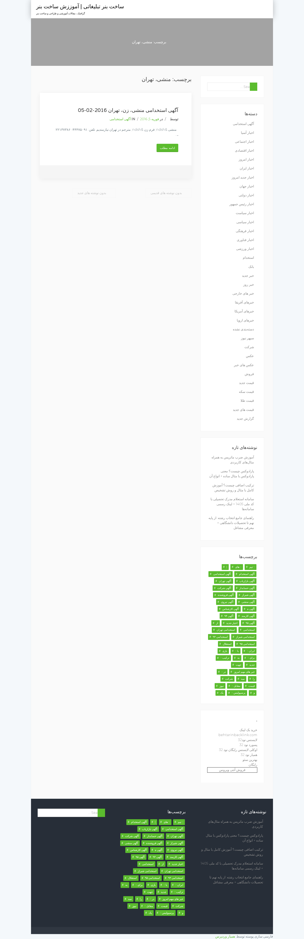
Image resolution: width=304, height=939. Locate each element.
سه (243, 678)
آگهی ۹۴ (228, 616)
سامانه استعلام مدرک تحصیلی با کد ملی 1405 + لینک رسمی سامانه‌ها (232, 504)
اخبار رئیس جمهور (241, 204)
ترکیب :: (224, 657)
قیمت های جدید (243, 410)
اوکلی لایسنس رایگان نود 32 (238, 750)
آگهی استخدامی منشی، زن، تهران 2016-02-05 (128, 110)
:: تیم (252, 566)
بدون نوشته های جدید (91, 193)
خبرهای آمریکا (244, 311)
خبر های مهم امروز (244, 671)
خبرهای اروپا (245, 320)
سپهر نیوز (247, 338)
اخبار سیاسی (245, 222)
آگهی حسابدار (247, 588)
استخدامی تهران (226, 629)
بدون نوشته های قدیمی (166, 193)
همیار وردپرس (225, 936)
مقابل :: (236, 685)
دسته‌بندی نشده (243, 329)
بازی (224, 650)
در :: (223, 671)
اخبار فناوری (245, 240)
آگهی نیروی (227, 601)
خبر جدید (248, 276)
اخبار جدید (232, 623)
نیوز (221, 685)
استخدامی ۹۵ (247, 643)
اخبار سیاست (245, 213)
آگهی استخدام (247, 574)
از (217, 623)
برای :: (251, 657)
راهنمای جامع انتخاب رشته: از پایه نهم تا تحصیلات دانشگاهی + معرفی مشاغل (231, 523)
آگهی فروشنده (226, 594)
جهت (238, 664)
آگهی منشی (248, 601)
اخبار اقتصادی (244, 150)
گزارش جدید (245, 419)
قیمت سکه (246, 392)
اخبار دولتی (246, 195)
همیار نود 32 (249, 755)
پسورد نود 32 (248, 745)
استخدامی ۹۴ (220, 636)
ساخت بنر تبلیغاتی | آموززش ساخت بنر (80, 6)
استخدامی (249, 629)
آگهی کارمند (248, 616)
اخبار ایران (247, 168)
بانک (251, 267)
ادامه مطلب (167, 148)
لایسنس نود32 (247, 740)
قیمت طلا (247, 401)
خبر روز (248, 285)
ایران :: (251, 650)
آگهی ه (251, 608)
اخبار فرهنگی (245, 231)
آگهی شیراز (248, 594)
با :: (237, 650)
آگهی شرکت (224, 588)
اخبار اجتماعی (244, 142)
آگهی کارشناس (230, 608)
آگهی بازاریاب (247, 581)
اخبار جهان (246, 186)
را (254, 678)
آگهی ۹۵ (250, 623)
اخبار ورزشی (245, 249)
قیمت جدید (246, 383)
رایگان (253, 765)
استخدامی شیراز (245, 636)
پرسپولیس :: (238, 692)
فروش (249, 374)
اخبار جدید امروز (243, 177)
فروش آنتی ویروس (232, 770)
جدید (252, 664)
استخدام (248, 258)
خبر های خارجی (243, 293)
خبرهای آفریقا (244, 302)
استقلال (227, 643)
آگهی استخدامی (120, 119)
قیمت (251, 685)
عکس (250, 356)
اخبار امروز (246, 159)
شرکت (249, 347)
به (238, 657)
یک (222, 692)
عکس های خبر (244, 365)
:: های (238, 566)
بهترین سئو (250, 760)
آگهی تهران (225, 581)
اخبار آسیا (247, 133)
